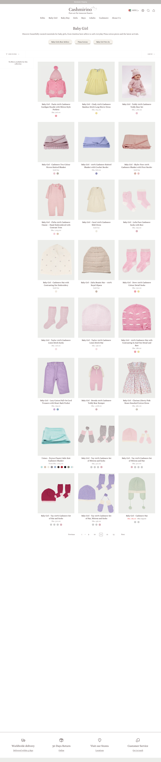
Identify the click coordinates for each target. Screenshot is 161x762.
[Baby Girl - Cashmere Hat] (136, 493)
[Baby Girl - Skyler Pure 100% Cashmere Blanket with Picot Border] (136, 142)
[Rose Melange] (56, 116)
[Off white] (96, 231)
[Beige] (45, 467)
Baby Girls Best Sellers (60, 42)
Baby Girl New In (103, 42)
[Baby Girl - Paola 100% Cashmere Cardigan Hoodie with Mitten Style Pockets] (56, 82)
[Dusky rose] (56, 349)
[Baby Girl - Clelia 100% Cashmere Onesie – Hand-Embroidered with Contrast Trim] (56, 200)
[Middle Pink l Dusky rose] (137, 113)
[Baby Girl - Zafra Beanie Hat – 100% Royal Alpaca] (96, 260)
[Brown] (58, 467)
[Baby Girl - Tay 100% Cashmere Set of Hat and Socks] (56, 493)
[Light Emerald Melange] (42, 467)
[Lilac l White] (138, 522)
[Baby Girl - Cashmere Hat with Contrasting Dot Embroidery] (56, 260)
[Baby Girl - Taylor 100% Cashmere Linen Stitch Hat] (96, 318)
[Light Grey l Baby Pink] (91, 467)
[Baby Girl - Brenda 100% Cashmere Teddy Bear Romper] (96, 378)
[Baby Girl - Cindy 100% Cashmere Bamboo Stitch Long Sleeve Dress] (96, 82)
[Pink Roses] (137, 409)
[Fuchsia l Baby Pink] (98, 467)
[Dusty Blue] (58, 409)
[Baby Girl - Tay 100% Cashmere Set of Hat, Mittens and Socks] (96, 493)
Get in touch (138, 750)
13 (113, 534)
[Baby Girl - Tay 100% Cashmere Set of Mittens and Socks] (96, 435)
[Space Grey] (52, 467)
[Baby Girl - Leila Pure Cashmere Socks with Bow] (136, 200)
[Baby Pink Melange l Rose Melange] (54, 234)
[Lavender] (54, 409)
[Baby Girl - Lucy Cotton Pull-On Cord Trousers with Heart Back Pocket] (56, 378)
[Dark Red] (62, 467)
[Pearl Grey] (96, 291)
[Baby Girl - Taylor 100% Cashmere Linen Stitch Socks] (56, 318)
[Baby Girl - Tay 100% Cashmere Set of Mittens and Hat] (136, 435)
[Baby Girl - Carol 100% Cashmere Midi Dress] (96, 200)
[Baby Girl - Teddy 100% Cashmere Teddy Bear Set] (136, 82)
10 (95, 534)
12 (107, 534)
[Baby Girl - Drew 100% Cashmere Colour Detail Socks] (136, 260)
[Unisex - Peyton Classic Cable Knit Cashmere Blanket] (56, 435)
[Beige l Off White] (58, 234)
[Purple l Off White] (95, 467)
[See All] (72, 467)
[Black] (65, 467)
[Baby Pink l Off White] (101, 467)
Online (61, 750)
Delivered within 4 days (23, 750)
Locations (99, 750)
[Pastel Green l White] (135, 522)
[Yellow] (96, 113)
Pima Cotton (83, 42)
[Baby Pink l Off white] (137, 231)
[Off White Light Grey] (56, 291)
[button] (42, 18)
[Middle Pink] (96, 409)
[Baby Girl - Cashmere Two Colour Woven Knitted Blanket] (56, 142)
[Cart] (153, 10)
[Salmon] (135, 173)
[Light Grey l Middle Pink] (58, 173)
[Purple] (96, 173)
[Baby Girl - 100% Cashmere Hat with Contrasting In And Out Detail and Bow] (136, 318)
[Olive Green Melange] (68, 467)
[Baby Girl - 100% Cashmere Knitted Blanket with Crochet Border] (96, 142)
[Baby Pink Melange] (138, 173)
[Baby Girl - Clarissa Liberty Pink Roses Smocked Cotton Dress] (136, 378)
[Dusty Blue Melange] (55, 467)
